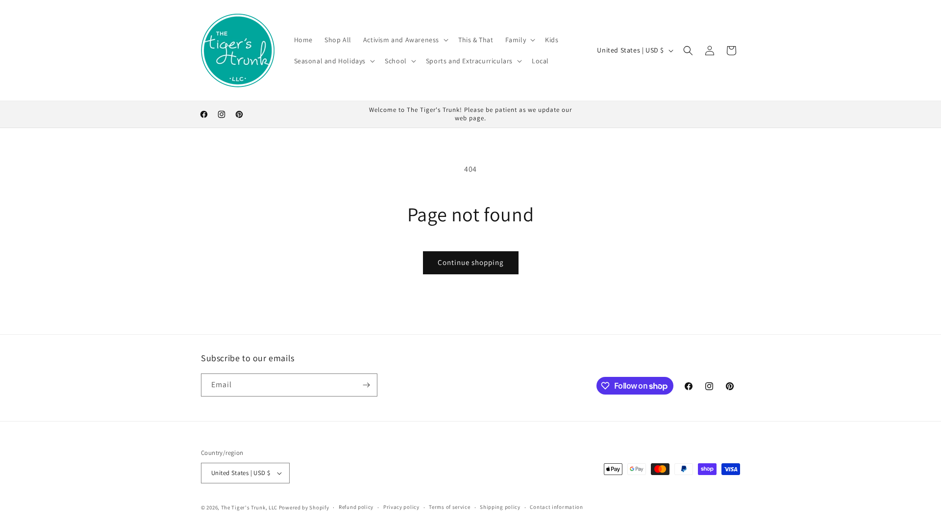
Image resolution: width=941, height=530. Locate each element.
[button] (404, 39)
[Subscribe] (366, 385)
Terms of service (449, 507)
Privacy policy (401, 507)
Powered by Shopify (304, 507)
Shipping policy (500, 507)
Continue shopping (471, 262)
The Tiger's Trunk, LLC (249, 507)
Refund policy (356, 507)
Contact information (556, 507)
